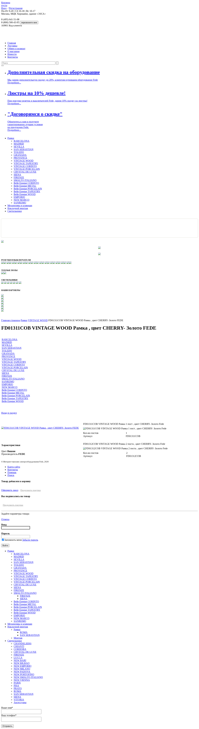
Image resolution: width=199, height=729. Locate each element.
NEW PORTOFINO (24, 674)
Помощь (11, 472)
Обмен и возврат (16, 48)
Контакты (12, 57)
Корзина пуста (5, 4)
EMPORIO (19, 197)
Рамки (10, 138)
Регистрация (15, 8)
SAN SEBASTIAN (23, 149)
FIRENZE (19, 177)
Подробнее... (14, 82)
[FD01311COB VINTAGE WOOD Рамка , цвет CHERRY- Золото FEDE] (40, 428)
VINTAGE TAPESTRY (26, 163)
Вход (4, 8)
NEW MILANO (22, 668)
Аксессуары (20, 702)
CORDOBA (20, 649)
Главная (11, 43)
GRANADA (20, 155)
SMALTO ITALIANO (25, 180)
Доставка (12, 45)
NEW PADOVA (22, 671)
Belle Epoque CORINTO (26, 183)
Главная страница (10, 320)
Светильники (14, 211)
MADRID (19, 143)
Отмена (5, 519)
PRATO (18, 688)
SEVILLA (19, 146)
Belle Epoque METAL (25, 186)
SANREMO (20, 202)
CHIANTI (19, 646)
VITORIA (19, 699)
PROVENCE (20, 157)
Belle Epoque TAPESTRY (27, 191)
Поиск (10, 475)
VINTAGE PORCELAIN (27, 169)
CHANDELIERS (22, 643)
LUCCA (18, 657)
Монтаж (18, 638)
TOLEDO (19, 152)
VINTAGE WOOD (23, 160)
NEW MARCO (21, 200)
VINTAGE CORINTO (25, 166)
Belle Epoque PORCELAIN (28, 188)
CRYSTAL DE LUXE (25, 171)
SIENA (17, 174)
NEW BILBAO (22, 663)
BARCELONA (21, 141)
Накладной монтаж (17, 208)
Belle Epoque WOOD (25, 194)
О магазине (13, 51)
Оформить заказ (9, 490)
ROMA (24, 632)
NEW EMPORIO (22, 666)
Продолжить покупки (30, 490)
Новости (12, 54)
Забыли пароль (30, 540)
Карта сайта (13, 466)
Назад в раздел (9, 413)
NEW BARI (20, 660)
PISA (16, 685)
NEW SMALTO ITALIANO (28, 677)
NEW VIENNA (22, 680)
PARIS (17, 682)
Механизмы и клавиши (19, 205)
